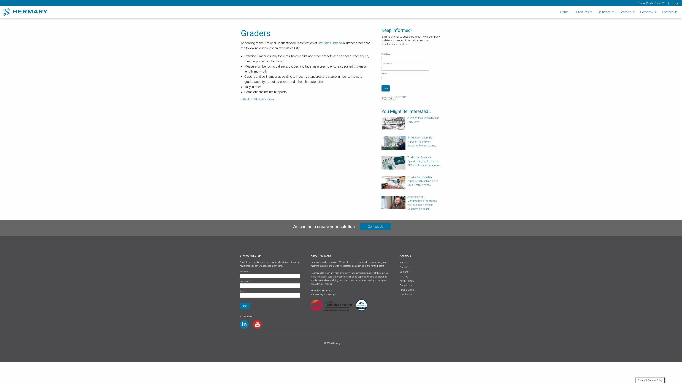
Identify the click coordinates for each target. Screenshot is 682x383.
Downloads (405, 294)
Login (675, 3)
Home (564, 12)
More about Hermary (321, 290)
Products (582, 12)
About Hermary (407, 280)
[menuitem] (564, 12)
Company (646, 12)
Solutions (604, 12)
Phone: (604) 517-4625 (651, 3)
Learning (625, 12)
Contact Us (669, 12)
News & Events (407, 289)
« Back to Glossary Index (257, 99)
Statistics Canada (330, 43)
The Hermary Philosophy (323, 294)
